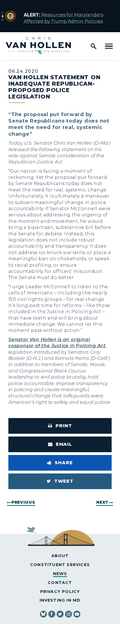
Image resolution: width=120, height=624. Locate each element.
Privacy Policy (60, 591)
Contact (60, 582)
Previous (23, 502)
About (60, 555)
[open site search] (93, 46)
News (60, 573)
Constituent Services (60, 564)
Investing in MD (60, 600)
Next (102, 502)
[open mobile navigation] (108, 46)
